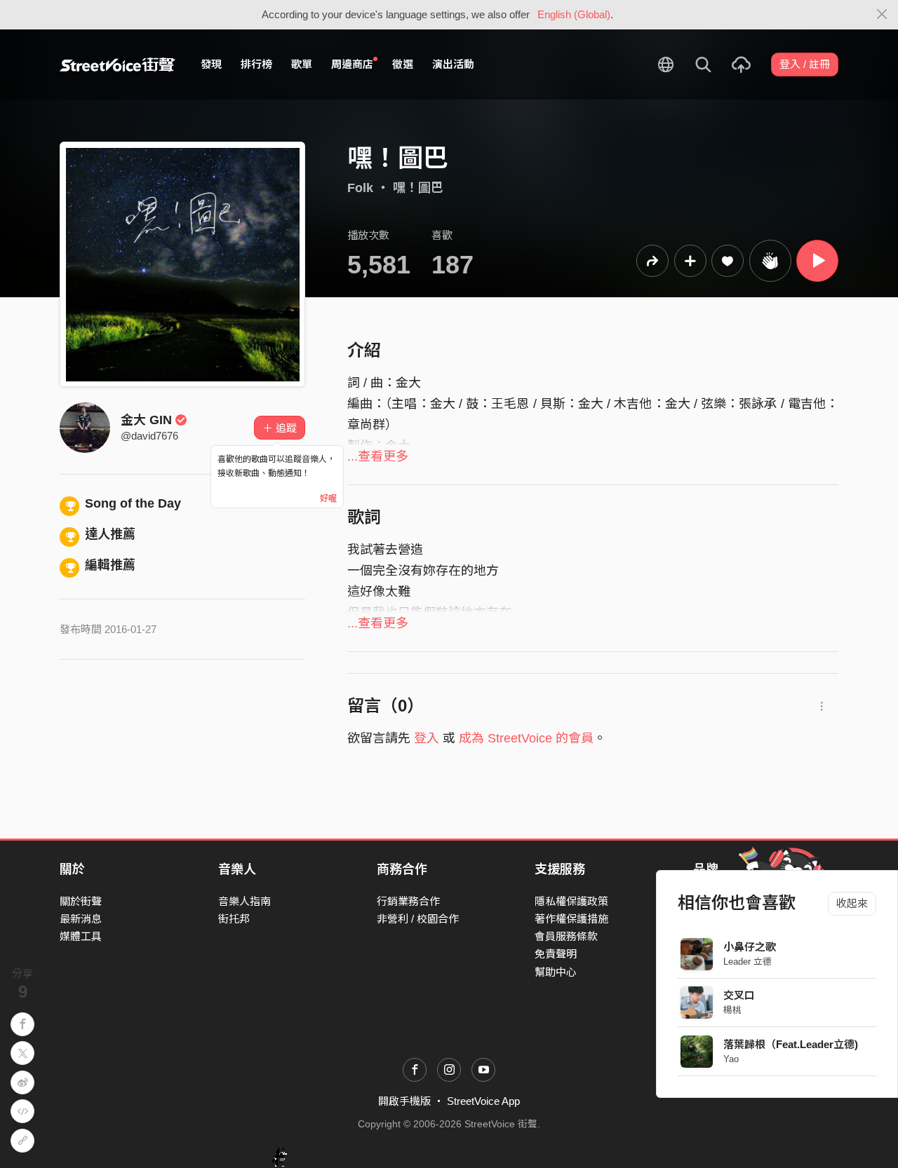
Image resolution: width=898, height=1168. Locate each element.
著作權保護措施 (571, 919)
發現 (211, 64)
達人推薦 (110, 534)
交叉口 (739, 995)
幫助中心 (556, 972)
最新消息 (81, 919)
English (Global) (573, 14)
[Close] (882, 14)
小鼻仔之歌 (749, 947)
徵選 (402, 64)
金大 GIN (146, 420)
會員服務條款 (566, 936)
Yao (731, 1059)
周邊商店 (352, 64)
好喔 (328, 498)
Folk (360, 188)
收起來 (852, 903)
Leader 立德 (747, 961)
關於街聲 (81, 901)
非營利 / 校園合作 (418, 919)
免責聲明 (556, 954)
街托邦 (234, 919)
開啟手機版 (404, 1101)
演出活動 (453, 64)
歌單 (301, 64)
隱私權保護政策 (571, 901)
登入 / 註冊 (804, 64)
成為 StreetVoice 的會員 (526, 738)
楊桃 (732, 1010)
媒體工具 (81, 936)
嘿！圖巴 (418, 188)
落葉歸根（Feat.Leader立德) (790, 1044)
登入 (426, 738)
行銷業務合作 (408, 901)
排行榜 (256, 64)
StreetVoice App (483, 1101)
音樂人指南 (244, 901)
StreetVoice (117, 64)
